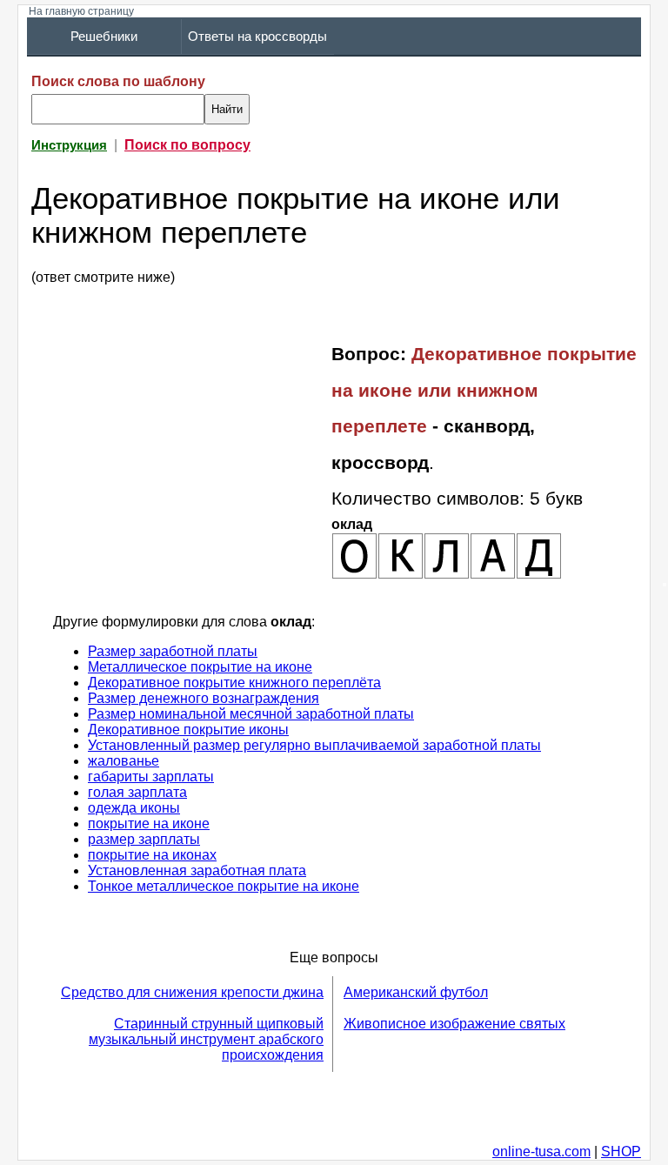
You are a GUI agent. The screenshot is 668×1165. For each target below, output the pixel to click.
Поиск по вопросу (187, 144)
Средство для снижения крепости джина (192, 992)
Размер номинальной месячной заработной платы (251, 713)
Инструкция (69, 145)
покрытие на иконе (149, 823)
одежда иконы (134, 807)
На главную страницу (81, 11)
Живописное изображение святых (454, 1023)
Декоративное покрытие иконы (188, 729)
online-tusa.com (541, 1151)
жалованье (123, 760)
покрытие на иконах (152, 854)
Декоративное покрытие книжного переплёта (234, 682)
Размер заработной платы (172, 651)
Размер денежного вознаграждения (203, 698)
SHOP (621, 1151)
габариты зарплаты (151, 776)
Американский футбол (416, 992)
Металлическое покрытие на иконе (200, 666)
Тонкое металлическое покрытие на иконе (223, 886)
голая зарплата (137, 792)
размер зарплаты (144, 839)
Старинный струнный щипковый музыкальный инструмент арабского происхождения (206, 1039)
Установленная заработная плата (197, 870)
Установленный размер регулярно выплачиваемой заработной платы (314, 745)
